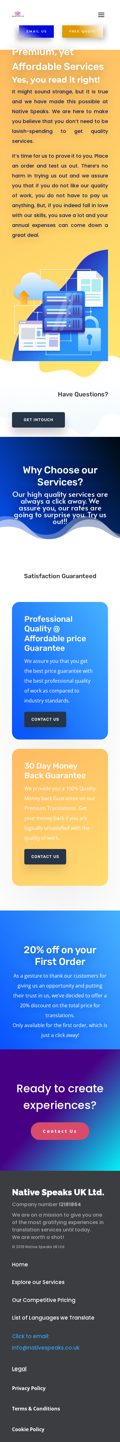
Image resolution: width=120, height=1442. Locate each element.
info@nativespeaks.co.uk (45, 1347)
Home (20, 1264)
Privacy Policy (29, 1388)
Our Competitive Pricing (44, 1300)
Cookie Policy (28, 1429)
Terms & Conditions (36, 1408)
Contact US (45, 856)
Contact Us (45, 719)
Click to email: (30, 1336)
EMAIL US (36, 31)
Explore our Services (38, 1282)
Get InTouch (38, 419)
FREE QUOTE (82, 31)
